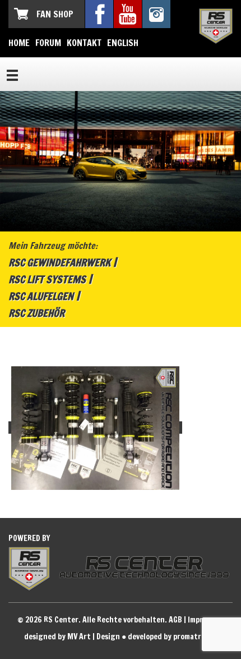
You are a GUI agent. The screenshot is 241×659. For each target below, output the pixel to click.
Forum (48, 43)
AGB (175, 619)
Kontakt (84, 43)
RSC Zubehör (36, 313)
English (122, 43)
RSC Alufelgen (40, 296)
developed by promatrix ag (172, 636)
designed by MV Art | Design (72, 636)
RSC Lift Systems (47, 279)
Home (19, 43)
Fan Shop (54, 14)
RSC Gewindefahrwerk (59, 262)
